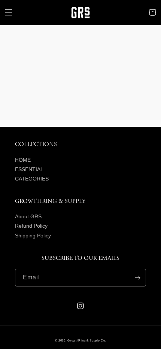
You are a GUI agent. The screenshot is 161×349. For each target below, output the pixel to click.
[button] (8, 12)
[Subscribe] (137, 277)
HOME (23, 160)
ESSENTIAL (29, 169)
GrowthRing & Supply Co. (86, 340)
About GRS (28, 216)
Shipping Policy (33, 236)
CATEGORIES (32, 179)
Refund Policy (31, 226)
